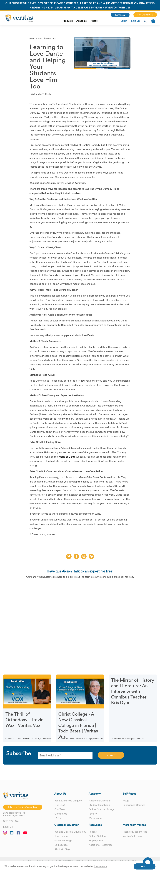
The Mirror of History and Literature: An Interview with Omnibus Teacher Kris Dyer (132, 691)
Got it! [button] (144, 866)
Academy (81, 20)
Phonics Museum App (135, 831)
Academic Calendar (100, 800)
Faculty (93, 813)
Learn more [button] (100, 866)
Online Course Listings (101, 809)
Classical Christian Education (21, 738)
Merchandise (96, 818)
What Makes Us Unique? (68, 800)
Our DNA (60, 805)
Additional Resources (100, 844)
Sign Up (135, 20)
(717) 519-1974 (10, 821)
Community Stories (121, 738)
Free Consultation (145, 14)
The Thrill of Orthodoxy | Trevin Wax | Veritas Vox (24, 719)
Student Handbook (99, 805)
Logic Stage (61, 844)
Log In (123, 20)
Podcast (93, 831)
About (94, 20)
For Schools (120, 15)
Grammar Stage (63, 840)
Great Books (36, 38)
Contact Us (61, 813)
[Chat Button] (148, 862)
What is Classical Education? (70, 831)
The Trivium (61, 836)
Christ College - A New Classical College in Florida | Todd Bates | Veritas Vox (78, 725)
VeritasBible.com (132, 836)
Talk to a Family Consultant (23, 807)
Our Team (60, 809)
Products (68, 20)
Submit (110, 755)
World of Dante (67, 456)
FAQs (58, 818)
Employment (96, 840)
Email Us (8, 827)
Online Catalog (97, 836)
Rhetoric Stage (63, 849)
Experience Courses (134, 805)
